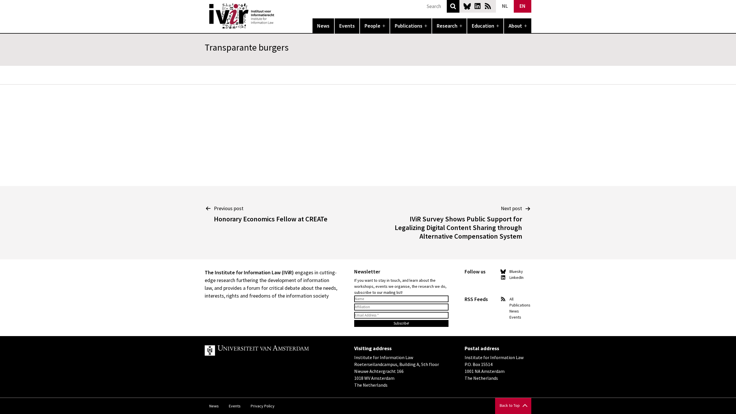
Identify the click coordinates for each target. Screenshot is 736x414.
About (515, 25)
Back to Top (510, 405)
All (511, 299)
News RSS (488, 6)
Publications (408, 25)
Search (453, 6)
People (372, 25)
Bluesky (467, 6)
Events (347, 25)
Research (447, 25)
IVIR (278, 16)
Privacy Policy (263, 406)
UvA (271, 350)
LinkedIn (478, 6)
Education (483, 25)
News (323, 25)
